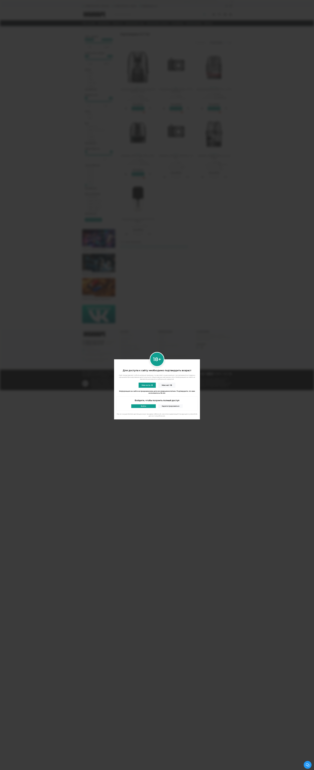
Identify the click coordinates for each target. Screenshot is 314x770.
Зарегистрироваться (170, 406)
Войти (143, 406)
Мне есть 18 (147, 385)
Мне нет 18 (167, 385)
